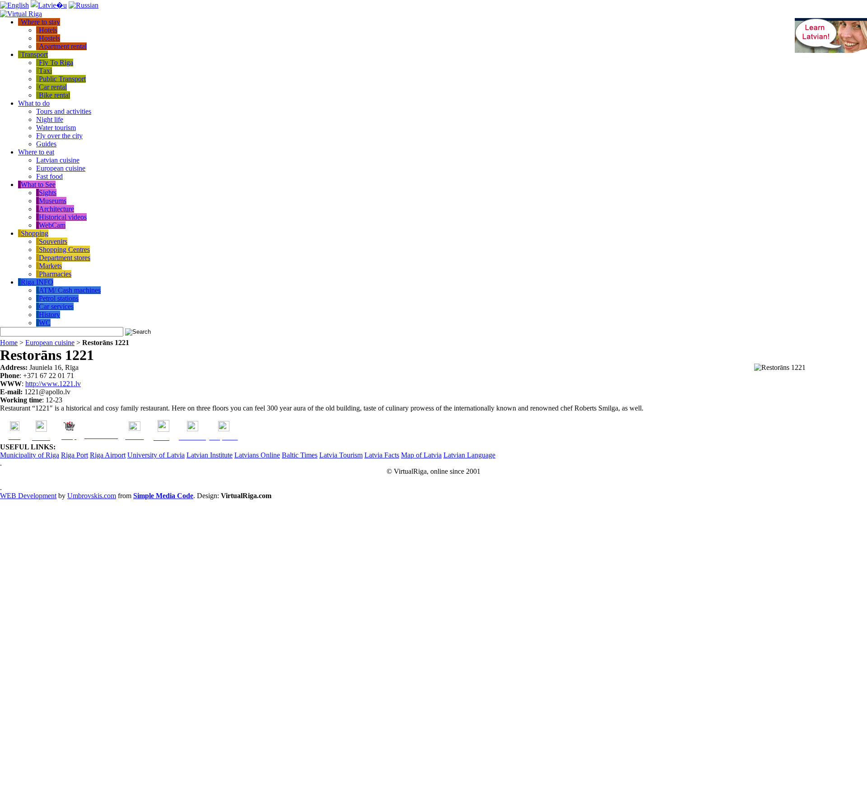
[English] (14, 5)
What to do (34, 103)
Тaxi (45, 71)
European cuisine (60, 168)
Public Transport (62, 79)
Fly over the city (59, 136)
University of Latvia (156, 455)
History (49, 314)
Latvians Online (257, 455)
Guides (46, 144)
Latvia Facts (381, 455)
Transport (34, 54)
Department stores (64, 257)
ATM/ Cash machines (70, 290)
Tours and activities (63, 111)
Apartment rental (63, 46)
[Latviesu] (49, 5)
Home (9, 342)
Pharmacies (55, 274)
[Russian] (83, 5)
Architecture (56, 209)
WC (45, 323)
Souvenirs (53, 241)
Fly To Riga (56, 62)
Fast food (49, 176)
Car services (56, 306)
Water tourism (56, 127)
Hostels (49, 38)
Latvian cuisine (57, 160)
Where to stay (40, 22)
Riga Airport (108, 455)
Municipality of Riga (29, 455)
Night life (49, 119)
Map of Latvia (421, 455)
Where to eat (36, 152)
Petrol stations (59, 298)
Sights (47, 192)
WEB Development (28, 496)
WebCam (52, 225)
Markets (50, 266)
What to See (38, 184)
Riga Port (74, 455)
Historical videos (63, 217)
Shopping (34, 233)
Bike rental (54, 95)
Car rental (53, 87)
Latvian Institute (209, 455)
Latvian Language (469, 455)
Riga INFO (37, 282)
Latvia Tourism (341, 455)
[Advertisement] (36, 643)
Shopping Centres (64, 249)
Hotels (48, 30)
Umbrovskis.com (91, 496)
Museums (52, 201)
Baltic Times (299, 455)
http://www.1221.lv (53, 383)
